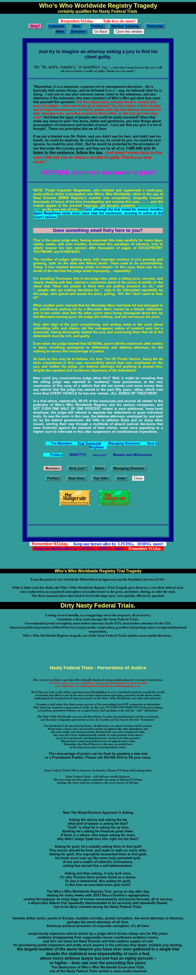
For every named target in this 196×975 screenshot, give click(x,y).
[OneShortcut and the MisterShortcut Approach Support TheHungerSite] (74, 504)
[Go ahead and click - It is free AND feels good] (114, 504)
